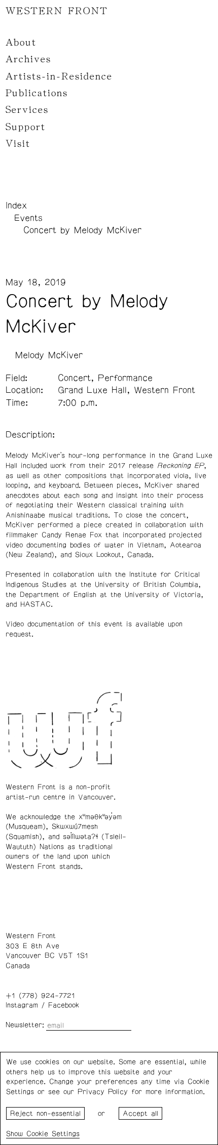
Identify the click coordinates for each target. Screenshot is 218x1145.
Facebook (63, 1005)
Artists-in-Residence (59, 76)
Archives (28, 59)
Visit (18, 144)
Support (26, 127)
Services (27, 110)
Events (28, 218)
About (21, 42)
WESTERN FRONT (57, 11)
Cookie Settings (53, 1133)
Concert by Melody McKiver (82, 230)
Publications (37, 93)
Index (16, 205)
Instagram (22, 1005)
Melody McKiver (49, 355)
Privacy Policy (103, 1091)
